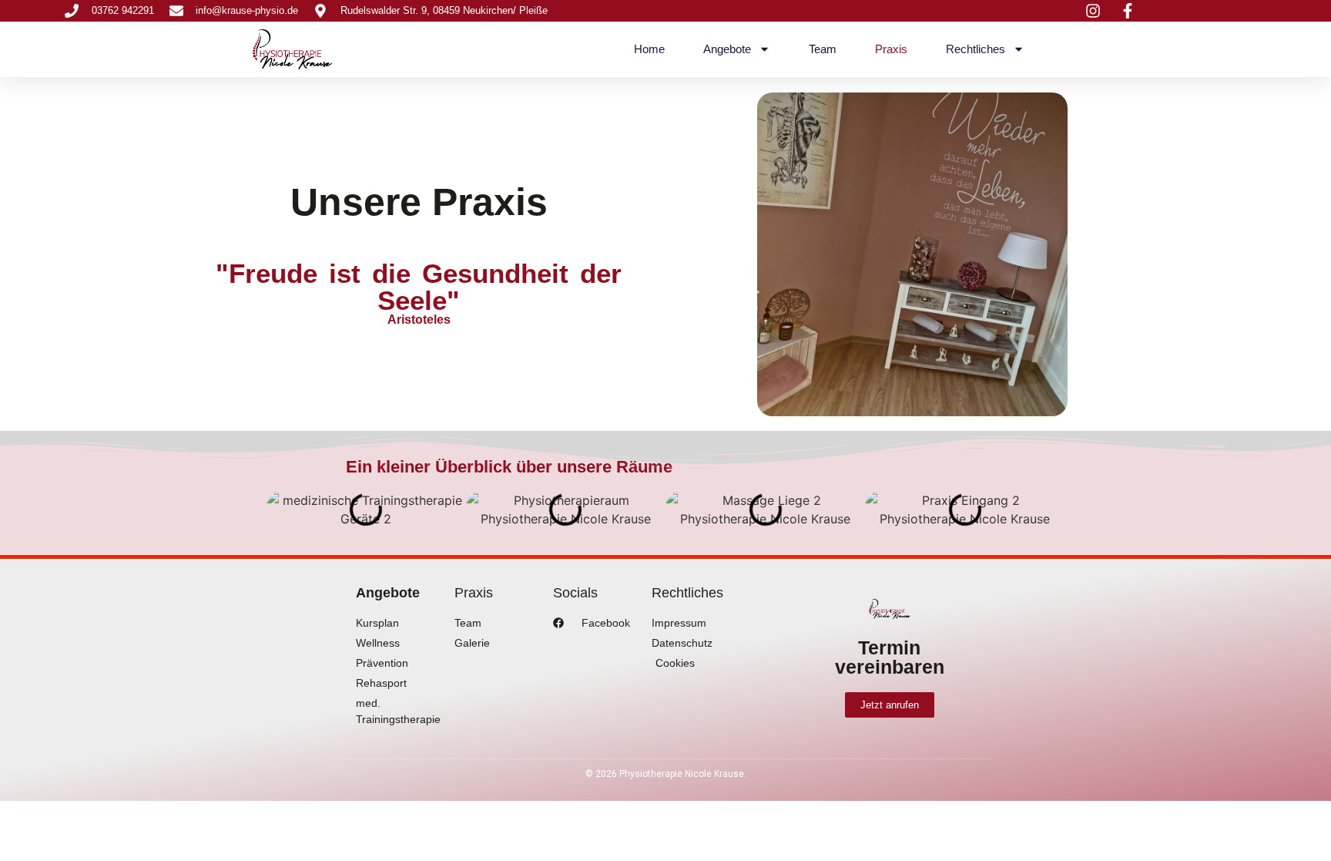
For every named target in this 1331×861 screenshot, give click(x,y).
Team (822, 48)
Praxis (891, 48)
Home (649, 48)
